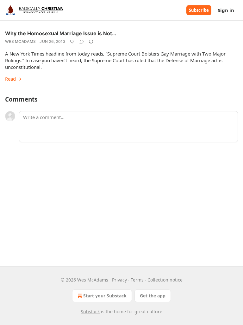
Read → (13, 79)
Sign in (226, 10)
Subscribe (199, 10)
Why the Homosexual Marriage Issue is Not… (60, 33)
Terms (137, 280)
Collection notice (165, 280)
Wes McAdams (20, 41)
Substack (90, 311)
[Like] (72, 41)
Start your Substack (105, 296)
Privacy (119, 280)
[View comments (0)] (82, 41)
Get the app (152, 296)
